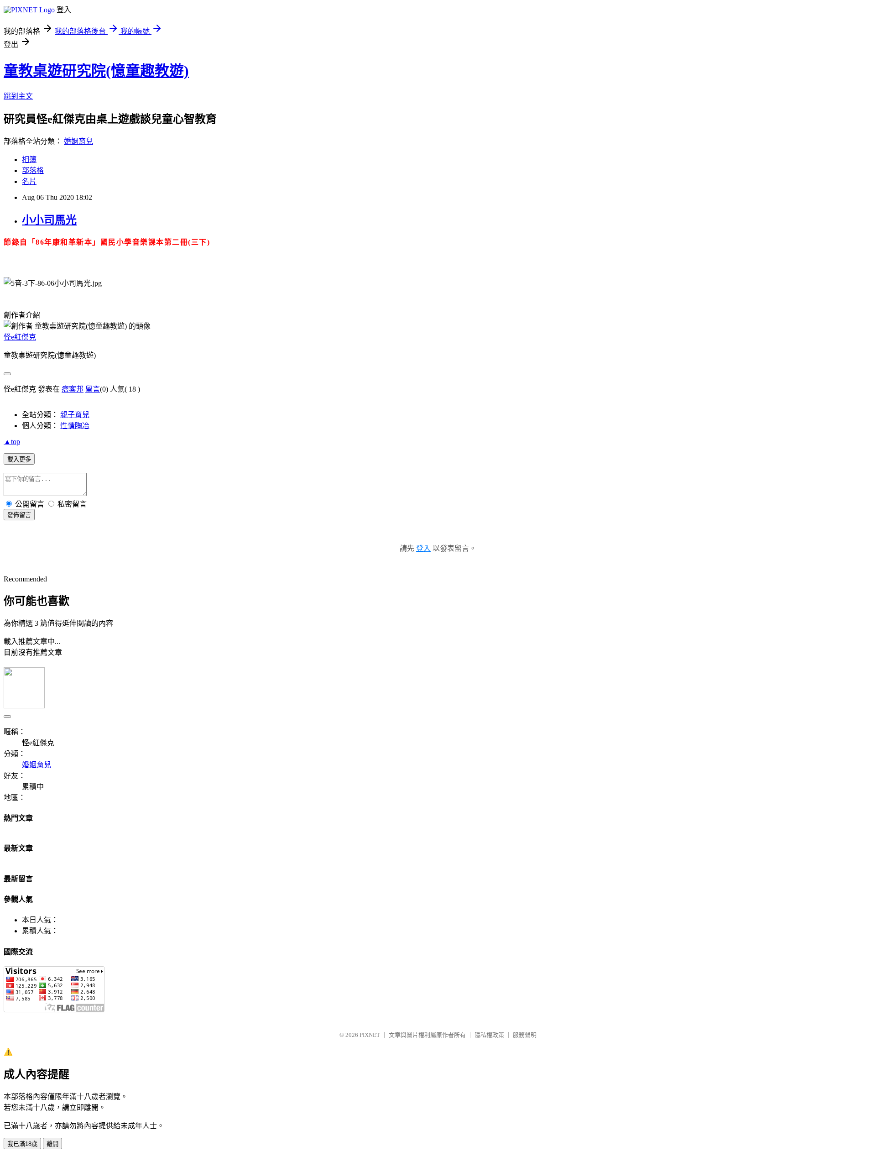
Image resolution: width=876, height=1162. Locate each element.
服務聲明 (525, 1034)
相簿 (29, 159)
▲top (12, 441)
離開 (52, 1144)
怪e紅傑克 (20, 337)
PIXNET (370, 1034)
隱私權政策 (489, 1034)
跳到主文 (18, 96)
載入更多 (19, 459)
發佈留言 (19, 515)
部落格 (33, 170)
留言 (92, 389)
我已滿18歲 (22, 1144)
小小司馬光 (49, 220)
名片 (29, 181)
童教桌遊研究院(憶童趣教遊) (96, 71)
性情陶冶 (74, 425)
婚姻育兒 (78, 141)
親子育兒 (74, 415)
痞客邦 (72, 389)
